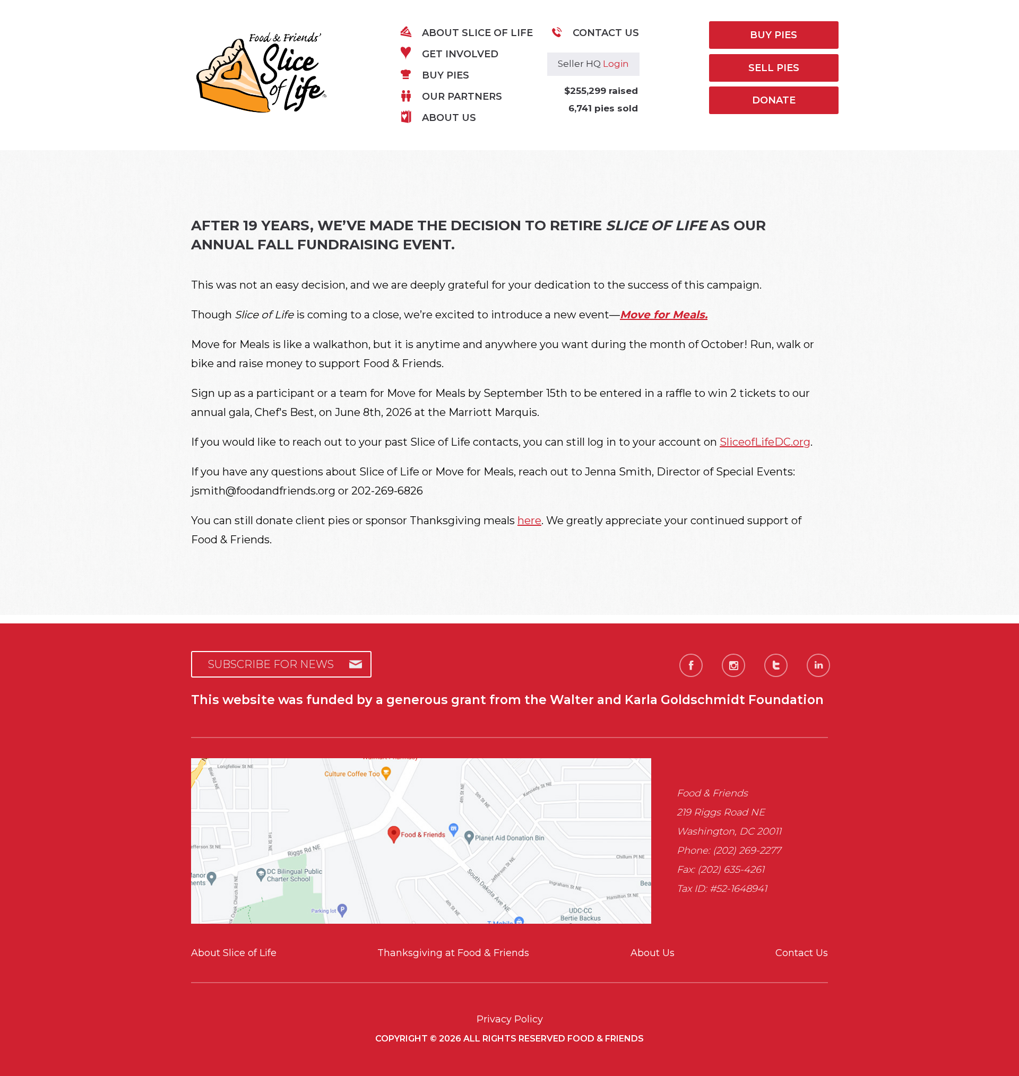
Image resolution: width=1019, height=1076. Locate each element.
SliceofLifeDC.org (765, 442)
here (529, 520)
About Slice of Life (477, 33)
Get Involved (460, 54)
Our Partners (462, 96)
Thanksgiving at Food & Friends (453, 953)
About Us (449, 117)
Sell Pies (773, 68)
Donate (774, 100)
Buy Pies (445, 75)
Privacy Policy (510, 1019)
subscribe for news (271, 664)
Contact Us (606, 33)
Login (616, 63)
